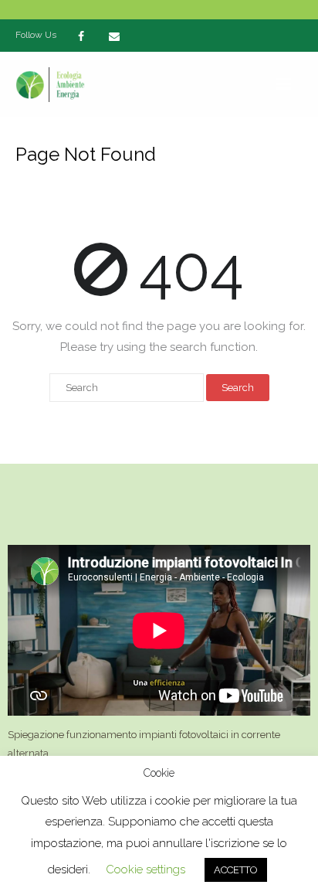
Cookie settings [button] (145, 869)
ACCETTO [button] (236, 870)
